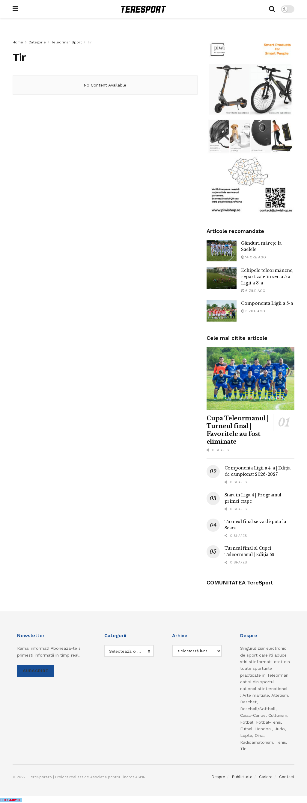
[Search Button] (272, 9)
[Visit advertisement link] (250, 127)
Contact (286, 777)
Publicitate (242, 777)
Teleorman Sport (66, 42)
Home (18, 42)
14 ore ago (255, 257)
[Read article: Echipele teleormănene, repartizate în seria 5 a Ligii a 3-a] (222, 278)
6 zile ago (254, 291)
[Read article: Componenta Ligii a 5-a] (222, 311)
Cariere (266, 777)
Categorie (37, 42)
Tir (89, 42)
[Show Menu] (15, 9)
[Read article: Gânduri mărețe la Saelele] (222, 251)
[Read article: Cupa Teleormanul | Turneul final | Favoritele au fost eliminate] (250, 378)
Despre (218, 777)
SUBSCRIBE (35, 671)
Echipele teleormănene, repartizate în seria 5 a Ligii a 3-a (267, 277)
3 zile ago (254, 311)
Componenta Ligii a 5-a (267, 303)
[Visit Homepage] (143, 9)
